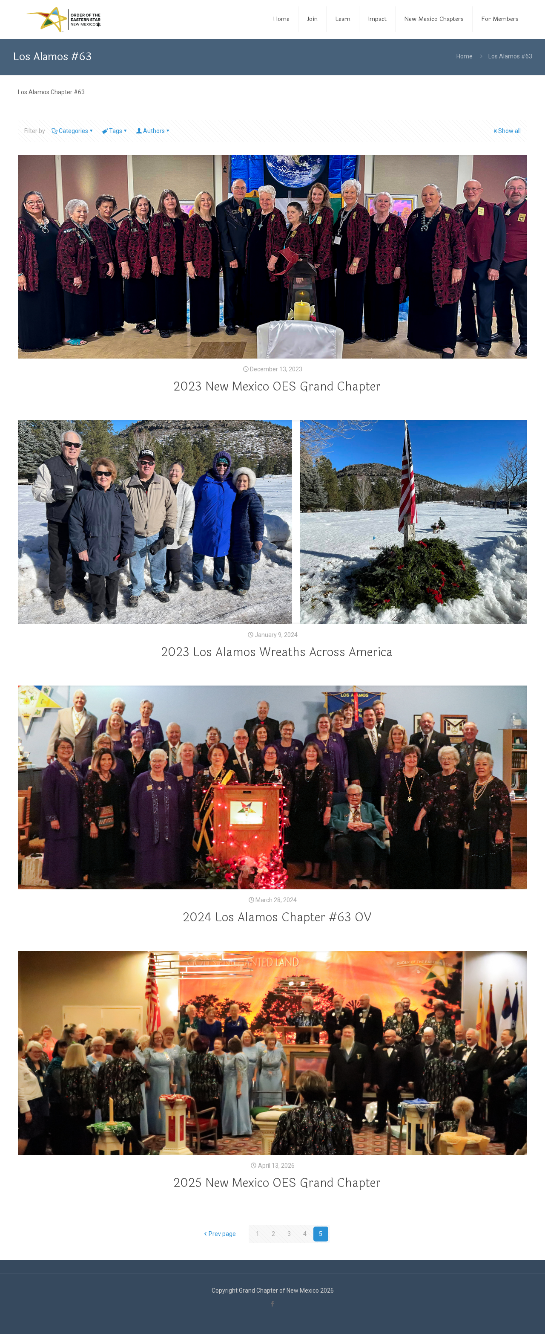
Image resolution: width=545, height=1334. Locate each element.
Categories (73, 130)
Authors (154, 130)
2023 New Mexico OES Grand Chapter (277, 386)
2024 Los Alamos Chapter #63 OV (277, 917)
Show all (509, 130)
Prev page (222, 1233)
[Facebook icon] (273, 1304)
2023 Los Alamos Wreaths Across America (277, 652)
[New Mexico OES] (63, 19)
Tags (115, 130)
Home (464, 56)
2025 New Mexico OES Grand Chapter (277, 1183)
